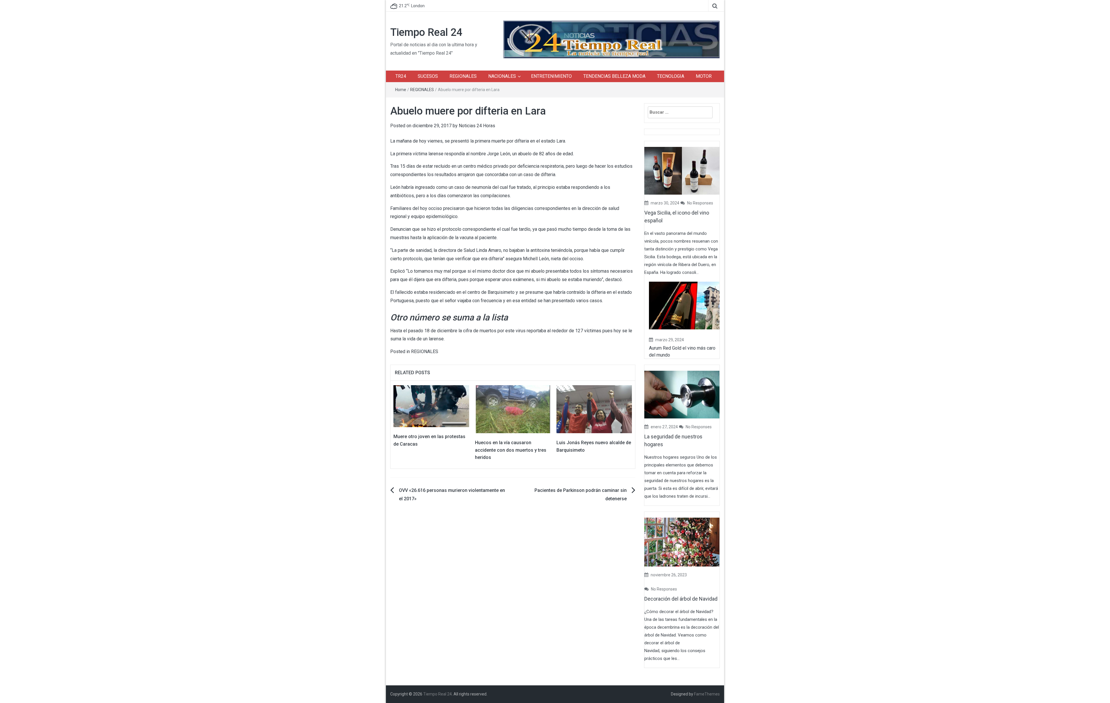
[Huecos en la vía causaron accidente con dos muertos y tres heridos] (513, 409)
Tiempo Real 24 (426, 32)
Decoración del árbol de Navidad (680, 599)
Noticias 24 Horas (477, 125)
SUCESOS (428, 76)
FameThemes (707, 694)
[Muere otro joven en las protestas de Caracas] (431, 406)
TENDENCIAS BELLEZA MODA (614, 76)
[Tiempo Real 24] (611, 39)
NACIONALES (502, 76)
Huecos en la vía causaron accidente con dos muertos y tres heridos (510, 450)
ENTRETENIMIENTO (551, 76)
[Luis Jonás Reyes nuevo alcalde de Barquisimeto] (594, 409)
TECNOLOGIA (670, 76)
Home (400, 89)
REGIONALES (463, 76)
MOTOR (704, 76)
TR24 (400, 76)
